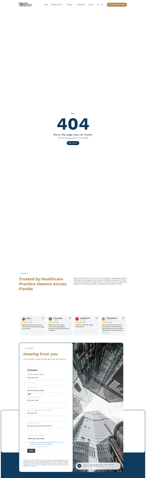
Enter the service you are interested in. (36, 435)
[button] (125, 325)
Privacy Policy (34, 466)
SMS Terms (26, 466)
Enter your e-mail (32, 400)
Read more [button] (105, 333)
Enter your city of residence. (33, 423)
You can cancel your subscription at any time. (37, 446)
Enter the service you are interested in (39, 426)
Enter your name (32, 377)
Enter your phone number (35, 390)
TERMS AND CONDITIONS (35, 438)
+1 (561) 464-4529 (93, 464)
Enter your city (32, 413)
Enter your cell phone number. (34, 397)
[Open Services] (73, 4)
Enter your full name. (32, 387)
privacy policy (40, 442)
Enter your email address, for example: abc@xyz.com (39, 410)
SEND (31, 450)
